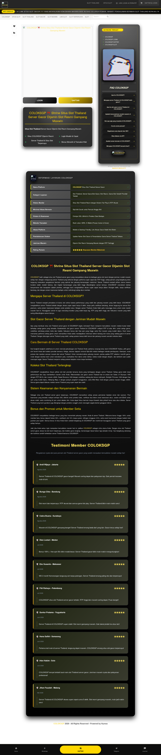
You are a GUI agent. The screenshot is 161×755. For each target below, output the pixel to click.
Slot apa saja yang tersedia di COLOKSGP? (118, 121)
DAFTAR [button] (75, 100)
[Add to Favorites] (14, 27)
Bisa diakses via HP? (118, 136)
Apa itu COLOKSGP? (118, 95)
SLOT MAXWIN (52, 17)
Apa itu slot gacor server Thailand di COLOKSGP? (118, 108)
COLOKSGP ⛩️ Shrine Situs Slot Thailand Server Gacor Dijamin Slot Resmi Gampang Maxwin (80, 268)
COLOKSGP (6, 17)
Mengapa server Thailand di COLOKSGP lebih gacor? (118, 101)
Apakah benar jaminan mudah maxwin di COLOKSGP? (118, 115)
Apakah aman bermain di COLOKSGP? (118, 141)
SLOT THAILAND (28, 17)
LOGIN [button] (40, 100)
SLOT (87, 17)
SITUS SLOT (16, 17)
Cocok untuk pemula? (118, 126)
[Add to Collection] (14, 33)
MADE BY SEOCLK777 (119, 168)
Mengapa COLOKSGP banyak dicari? (118, 146)
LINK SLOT (63, 17)
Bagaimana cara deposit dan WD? (117, 131)
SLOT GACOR (40, 17)
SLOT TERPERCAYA (76, 17)
